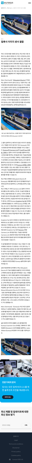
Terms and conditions (16, 444)
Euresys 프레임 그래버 (24, 165)
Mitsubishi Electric (19, 80)
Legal (16, 440)
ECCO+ (21, 230)
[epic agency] (10, 459)
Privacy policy (16, 451)
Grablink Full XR (21, 201)
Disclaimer (16, 448)
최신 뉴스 (9, 8)
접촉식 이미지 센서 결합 (19, 8)
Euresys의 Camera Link (10, 150)
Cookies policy (16, 455)
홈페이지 (3, 8)
